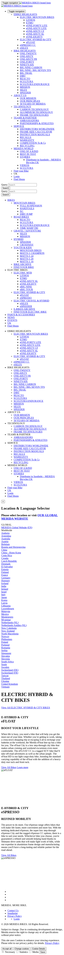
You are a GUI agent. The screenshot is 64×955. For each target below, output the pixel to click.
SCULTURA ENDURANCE (35, 84)
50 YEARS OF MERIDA (33, 103)
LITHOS (30, 20)
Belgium (5, 544)
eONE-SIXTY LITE (36, 28)
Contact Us (12, 910)
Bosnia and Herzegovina (13, 547)
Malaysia (5, 611)
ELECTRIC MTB (23, 272)
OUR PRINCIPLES (30, 101)
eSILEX (24, 48)
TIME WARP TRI (29, 228)
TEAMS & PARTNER (25, 117)
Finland (5, 572)
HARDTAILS (27, 208)
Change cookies (22, 949)
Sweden (5, 667)
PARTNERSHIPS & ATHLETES (37, 123)
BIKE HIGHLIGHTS (25, 50)
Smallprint (12, 913)
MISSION (25, 87)
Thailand (5, 678)
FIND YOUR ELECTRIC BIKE (30, 312)
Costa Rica (6, 555)
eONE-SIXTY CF (35, 31)
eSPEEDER (26, 306)
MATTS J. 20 (26, 258)
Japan (4, 597)
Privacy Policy (14, 916)
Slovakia (5, 656)
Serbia (4, 650)
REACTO (25, 78)
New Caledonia (9, 628)
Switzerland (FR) (9, 672)
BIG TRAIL (26, 73)
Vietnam (5, 686)
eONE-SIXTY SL (35, 34)
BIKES (11, 200)
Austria (4, 541)
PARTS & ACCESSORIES (21, 314)
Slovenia (5, 659)
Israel (4, 591)
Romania (5, 647)
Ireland (4, 589)
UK (9, 490)
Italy (3, 594)
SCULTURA (26, 81)
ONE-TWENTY (28, 53)
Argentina (6, 536)
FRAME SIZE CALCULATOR (36, 131)
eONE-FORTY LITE (36, 25)
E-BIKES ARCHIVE (24, 309)
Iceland (4, 583)
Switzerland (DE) (9, 670)
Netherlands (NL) (10, 622)
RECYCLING (27, 145)
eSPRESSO (26, 298)
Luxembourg (7, 608)
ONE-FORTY (27, 62)
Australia (5, 538)
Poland (4, 642)
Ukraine (5, 681)
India (3, 586)
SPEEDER (25, 92)
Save (42, 952)
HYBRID (18, 239)
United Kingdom (9, 684)
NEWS (11, 317)
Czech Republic (9, 561)
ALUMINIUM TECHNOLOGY (36, 112)
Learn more (22, 767)
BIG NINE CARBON (31, 67)
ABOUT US (20, 95)
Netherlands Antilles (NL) (14, 625)
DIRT (23, 76)
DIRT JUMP (26, 214)
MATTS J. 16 (26, 261)
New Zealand (8, 631)
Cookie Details (38, 949)
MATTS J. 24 (26, 256)
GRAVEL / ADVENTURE (27, 230)
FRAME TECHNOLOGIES (34, 115)
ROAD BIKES (21, 216)
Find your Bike (21, 171)
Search (5, 188)
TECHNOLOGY (22, 106)
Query (4, 184)
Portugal (5, 645)
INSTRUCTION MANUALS (35, 134)
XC (21, 211)
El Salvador (7, 566)
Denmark (5, 564)
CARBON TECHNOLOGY (34, 109)
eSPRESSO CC (28, 45)
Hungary (5, 580)
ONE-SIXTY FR (28, 59)
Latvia (4, 603)
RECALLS (25, 137)
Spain (4, 664)
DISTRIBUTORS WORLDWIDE (37, 129)
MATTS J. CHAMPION (32, 253)
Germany (5, 577)
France (4, 575)
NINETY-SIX (27, 64)
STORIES (25, 157)
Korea (4, 600)
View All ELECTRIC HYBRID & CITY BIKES (25, 707)
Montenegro (7, 617)
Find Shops (19, 179)
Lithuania (6, 605)
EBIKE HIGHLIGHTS (25, 14)
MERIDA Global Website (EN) (16, 527)
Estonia (5, 569)
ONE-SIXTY (26, 56)
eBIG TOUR (26, 289)
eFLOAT (30, 42)
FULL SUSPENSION (31, 205)
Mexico (5, 614)
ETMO (29, 22)
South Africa (7, 661)
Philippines (6, 639)
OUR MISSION (28, 98)
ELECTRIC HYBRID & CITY (35, 39)
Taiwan (5, 675)
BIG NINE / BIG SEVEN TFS (35, 70)
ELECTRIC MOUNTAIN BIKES (37, 17)
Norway (5, 636)
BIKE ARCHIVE (22, 264)
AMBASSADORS (29, 120)
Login (17, 176)
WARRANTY (27, 140)
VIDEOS (24, 165)
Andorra (5, 533)
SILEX (23, 89)
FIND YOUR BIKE (24, 267)
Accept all (6, 949)
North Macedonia (9, 633)
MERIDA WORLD (23, 148)
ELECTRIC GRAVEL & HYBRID (31, 300)
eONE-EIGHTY (34, 36)
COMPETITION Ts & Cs (33, 143)
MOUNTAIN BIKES (24, 203)
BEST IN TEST (28, 154)
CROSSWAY (27, 244)
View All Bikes (8, 767)
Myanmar (6, 619)
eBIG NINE (26, 286)
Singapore (6, 653)
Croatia (4, 558)
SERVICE (19, 126)
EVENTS (12, 320)
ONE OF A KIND (29, 151)
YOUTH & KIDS (23, 247)
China (4, 550)
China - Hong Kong (11, 552)
